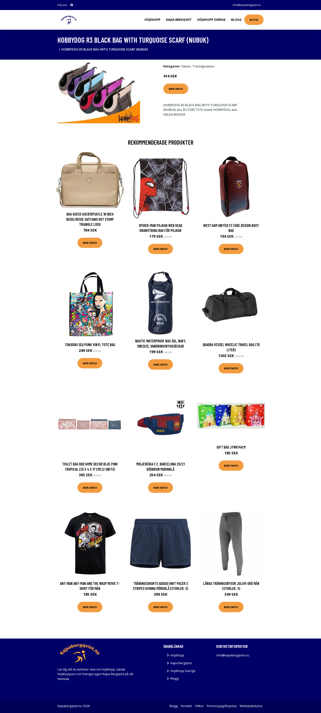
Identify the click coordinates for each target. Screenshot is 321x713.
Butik (254, 20)
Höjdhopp (152, 20)
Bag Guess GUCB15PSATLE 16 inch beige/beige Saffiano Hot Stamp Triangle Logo (90, 219)
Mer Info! (176, 89)
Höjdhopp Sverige (211, 20)
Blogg (236, 20)
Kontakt (186, 706)
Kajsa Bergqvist (179, 20)
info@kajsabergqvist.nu (247, 5)
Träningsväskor (203, 66)
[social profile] (71, 5)
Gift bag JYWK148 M (231, 447)
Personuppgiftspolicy (222, 706)
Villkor (199, 706)
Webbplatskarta (251, 706)
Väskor (186, 66)
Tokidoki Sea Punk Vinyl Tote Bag (90, 344)
